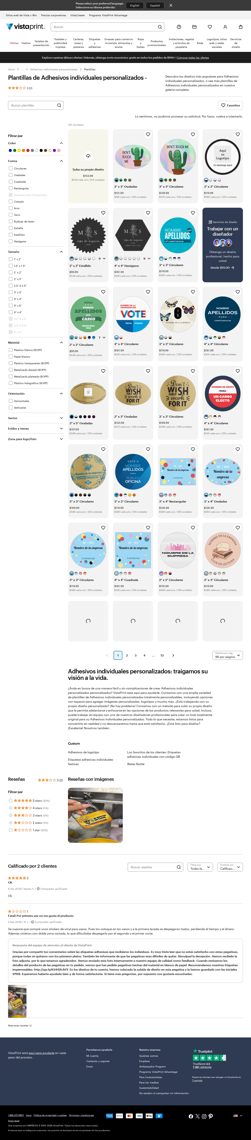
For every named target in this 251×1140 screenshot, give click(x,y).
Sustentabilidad (149, 1087)
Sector (12, 418)
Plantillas (89, 69)
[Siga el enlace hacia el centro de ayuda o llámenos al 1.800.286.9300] (179, 26)
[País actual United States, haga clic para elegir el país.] (238, 1115)
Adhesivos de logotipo (83, 752)
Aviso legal (13, 1120)
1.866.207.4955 (16, 1115)
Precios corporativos (53, 15)
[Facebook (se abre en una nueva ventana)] (191, 1117)
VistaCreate (77, 15)
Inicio (11, 69)
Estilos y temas (18, 428)
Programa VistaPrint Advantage (108, 15)
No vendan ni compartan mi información (164, 1093)
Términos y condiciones (81, 1115)
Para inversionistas (150, 1077)
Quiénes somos (148, 1055)
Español (155, 5)
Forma (12, 161)
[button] (17, 1001)
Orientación (16, 393)
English (134, 5)
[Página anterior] (107, 655)
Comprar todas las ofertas (193, 57)
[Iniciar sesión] (225, 26)
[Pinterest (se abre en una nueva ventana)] (211, 1116)
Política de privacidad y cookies (50, 1115)
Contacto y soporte (98, 1061)
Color (12, 143)
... (22, 69)
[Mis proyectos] (194, 26)
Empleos (144, 1061)
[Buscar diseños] (59, 105)
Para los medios (149, 1082)
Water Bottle (135, 764)
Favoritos (233, 105)
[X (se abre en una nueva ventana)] (197, 1117)
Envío (89, 1066)
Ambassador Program (152, 1066)
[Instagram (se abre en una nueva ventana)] (204, 1117)
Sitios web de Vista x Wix (21, 15)
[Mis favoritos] (209, 26)
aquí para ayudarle (41, 1053)
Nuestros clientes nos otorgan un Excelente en (216, 1079)
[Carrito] (240, 26)
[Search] (178, 867)
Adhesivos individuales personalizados (54, 69)
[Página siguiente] (173, 655)
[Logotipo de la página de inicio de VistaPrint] (25, 27)
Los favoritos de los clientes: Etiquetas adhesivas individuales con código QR (154, 754)
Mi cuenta (92, 1055)
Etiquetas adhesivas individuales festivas (90, 762)
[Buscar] (160, 27)
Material (13, 342)
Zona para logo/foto (22, 439)
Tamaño (13, 251)
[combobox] (105, 27)
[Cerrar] (170, 5)
